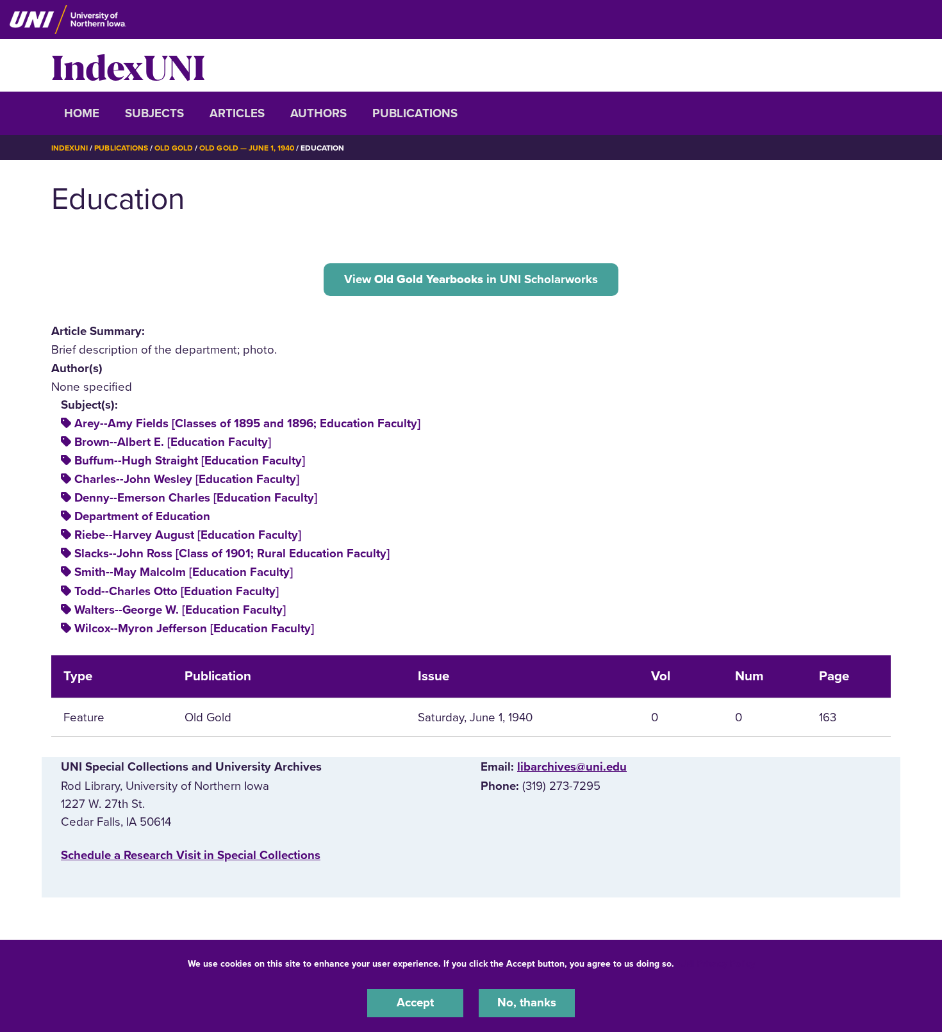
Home (81, 113)
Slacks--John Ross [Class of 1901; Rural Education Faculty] (232, 553)
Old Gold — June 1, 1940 (246, 147)
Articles (237, 113)
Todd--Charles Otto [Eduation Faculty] (176, 591)
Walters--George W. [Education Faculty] (180, 610)
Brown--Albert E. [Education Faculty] (172, 442)
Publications (415, 113)
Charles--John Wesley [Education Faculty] (186, 479)
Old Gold (173, 147)
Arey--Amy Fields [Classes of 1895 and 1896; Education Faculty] (247, 423)
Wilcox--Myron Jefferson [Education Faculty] (194, 628)
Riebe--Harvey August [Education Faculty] (187, 535)
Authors (318, 113)
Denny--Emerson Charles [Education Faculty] (195, 498)
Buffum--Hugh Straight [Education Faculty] (189, 461)
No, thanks (526, 1002)
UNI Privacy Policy (717, 963)
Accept (415, 1002)
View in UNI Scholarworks (471, 279)
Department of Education (142, 516)
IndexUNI (128, 65)
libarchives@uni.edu (572, 767)
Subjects (154, 113)
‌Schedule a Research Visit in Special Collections (190, 855)
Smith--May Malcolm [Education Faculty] (183, 572)
